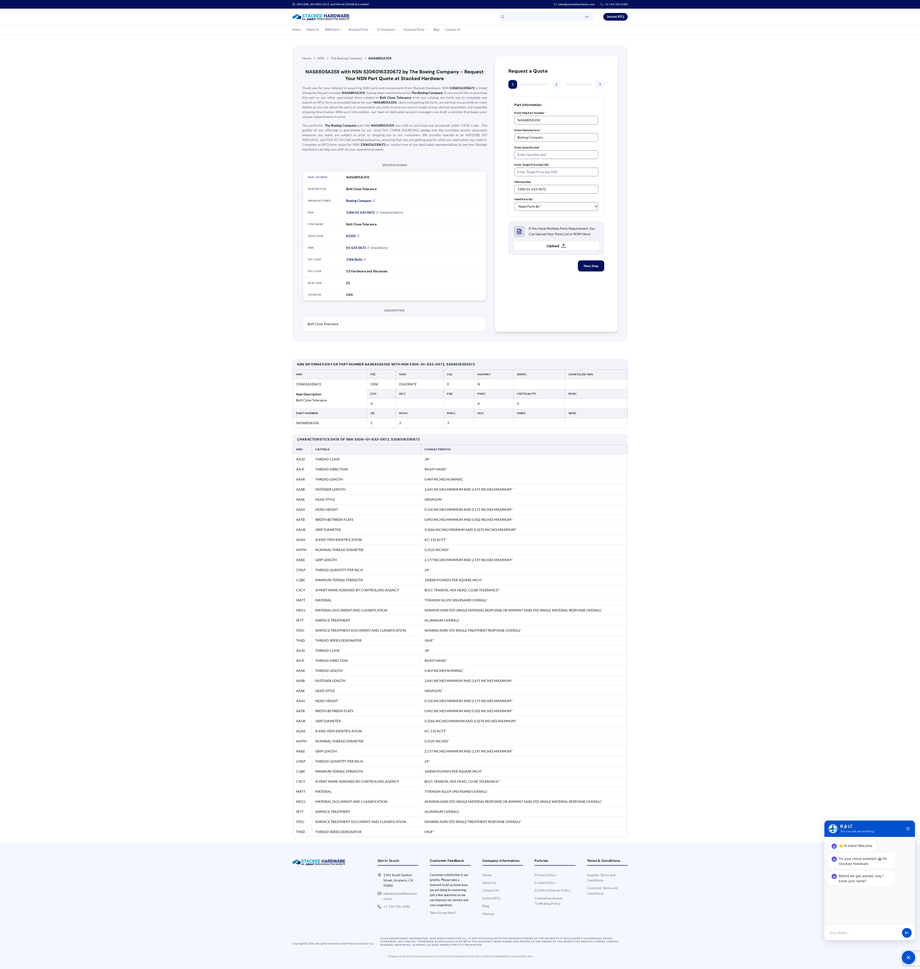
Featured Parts (414, 29)
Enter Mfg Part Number (530, 113)
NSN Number (522, 182)
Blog (436, 29)
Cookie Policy (545, 883)
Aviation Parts (358, 29)
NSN (320, 58)
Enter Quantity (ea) (527, 147)
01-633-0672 (356, 248)
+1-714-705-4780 (616, 4)
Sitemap (488, 914)
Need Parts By (524, 199)
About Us (312, 29)
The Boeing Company (346, 58)
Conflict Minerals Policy (552, 890)
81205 (351, 236)
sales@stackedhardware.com (576, 4)
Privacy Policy (545, 875)
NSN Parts (332, 29)
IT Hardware (386, 29)
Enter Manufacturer (528, 130)
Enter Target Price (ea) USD (531, 164)
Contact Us (452, 29)
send (907, 932)
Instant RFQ (615, 16)
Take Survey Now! (443, 912)
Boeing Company (358, 201)
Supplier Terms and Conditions (601, 877)
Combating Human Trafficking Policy (549, 900)
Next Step (591, 266)
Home (296, 29)
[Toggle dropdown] (341, 29)
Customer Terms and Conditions (602, 890)
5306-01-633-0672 (360, 212)
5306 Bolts (354, 259)
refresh (907, 829)
